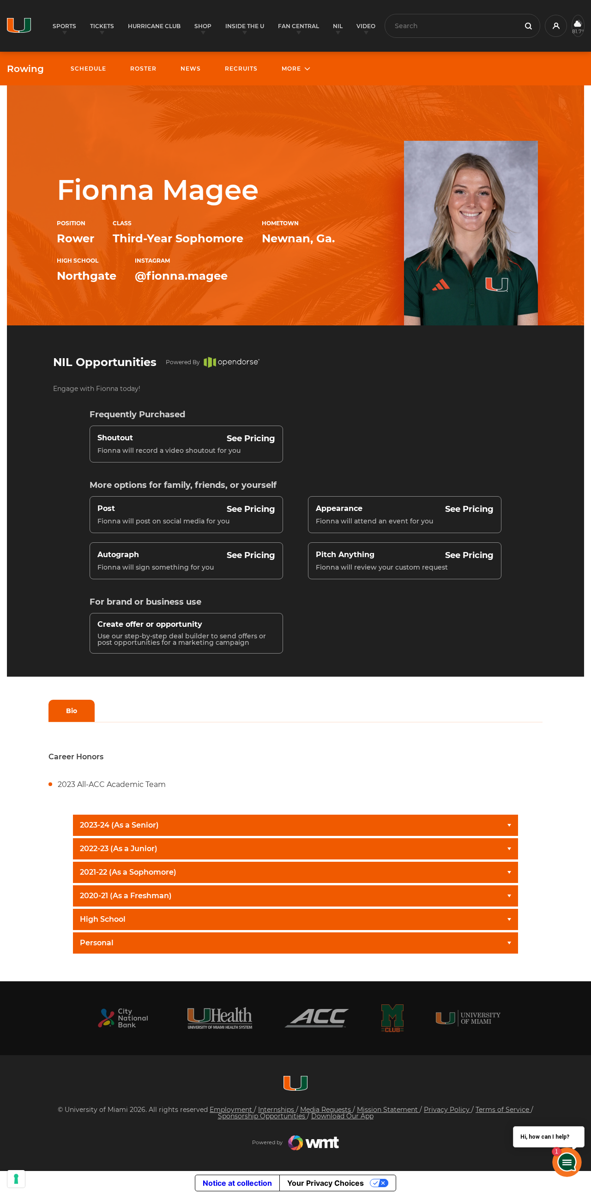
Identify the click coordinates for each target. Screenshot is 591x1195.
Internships (277, 1109)
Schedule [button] (88, 68)
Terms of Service (503, 1109)
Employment (232, 1109)
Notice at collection (237, 1183)
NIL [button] (338, 26)
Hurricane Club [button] (154, 26)
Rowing (25, 68)
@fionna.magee (181, 275)
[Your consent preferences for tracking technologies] (16, 1179)
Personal (97, 942)
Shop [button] (202, 26)
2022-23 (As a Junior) (118, 848)
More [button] (291, 68)
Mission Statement (388, 1109)
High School (103, 919)
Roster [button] (143, 68)
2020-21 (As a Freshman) (126, 895)
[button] (556, 26)
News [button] (191, 68)
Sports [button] (64, 26)
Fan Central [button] (298, 26)
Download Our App (342, 1116)
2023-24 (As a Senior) (119, 825)
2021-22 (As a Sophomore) (128, 872)
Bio (71, 711)
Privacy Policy (447, 1109)
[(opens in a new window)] (122, 1018)
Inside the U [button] (244, 26)
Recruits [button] (241, 68)
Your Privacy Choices (325, 1183)
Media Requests (326, 1109)
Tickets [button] (102, 26)
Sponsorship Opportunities (262, 1116)
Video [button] (365, 26)
